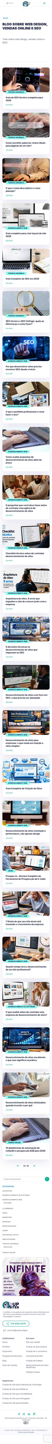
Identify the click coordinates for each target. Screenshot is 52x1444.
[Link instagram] (23, 1414)
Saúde (5, 1230)
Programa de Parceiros (12, 1356)
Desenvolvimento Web (12, 1200)
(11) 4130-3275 (18, 1323)
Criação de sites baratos (36, 1347)
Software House (33, 1372)
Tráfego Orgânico (10, 1244)
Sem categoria (8, 1239)
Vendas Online (8, 1252)
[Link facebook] (19, 1414)
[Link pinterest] (34, 1414)
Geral (5, 1213)
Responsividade (9, 1226)
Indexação (8, 1247)
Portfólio (6, 1347)
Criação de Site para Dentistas (15, 1403)
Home (4, 1342)
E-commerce (7, 1208)
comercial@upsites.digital (17, 1330)
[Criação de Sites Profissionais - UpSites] (26, 4)
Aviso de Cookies (9, 1365)
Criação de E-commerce (36, 1351)
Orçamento (7, 1351)
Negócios (6, 1222)
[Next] (34, 1165)
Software (7, 1203)
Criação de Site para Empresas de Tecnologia (21, 1384)
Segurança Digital (10, 1235)
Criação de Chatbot (34, 1360)
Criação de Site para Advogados (16, 1398)
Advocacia (7, 1191)
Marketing (7, 1217)
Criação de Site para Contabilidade (17, 1394)
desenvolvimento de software (16, 1195)
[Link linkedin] (29, 1414)
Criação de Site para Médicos (15, 1389)
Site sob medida (33, 1342)
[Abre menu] (44, 3)
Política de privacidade (26, 1432)
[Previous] (18, 1165)
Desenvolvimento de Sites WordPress (37, 1366)
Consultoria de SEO (34, 1356)
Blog (4, 1360)
